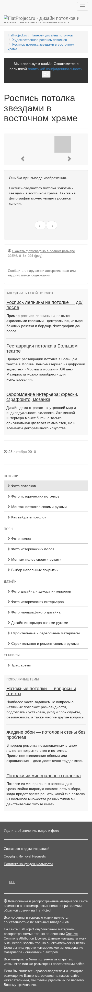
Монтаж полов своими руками (36, 559)
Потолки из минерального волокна (43, 775)
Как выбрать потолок (28, 516)
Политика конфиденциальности (28, 864)
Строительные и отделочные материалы (45, 632)
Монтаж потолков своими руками (38, 506)
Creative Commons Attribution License (41, 936)
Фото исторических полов (32, 548)
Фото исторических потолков (34, 496)
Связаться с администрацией (26, 848)
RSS (12, 882)
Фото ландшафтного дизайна (35, 611)
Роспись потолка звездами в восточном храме (41, 46)
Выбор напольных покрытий (34, 569)
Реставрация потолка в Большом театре (41, 348)
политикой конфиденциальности (55, 68)
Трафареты (20, 664)
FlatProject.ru (17, 35)
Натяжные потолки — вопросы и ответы (41, 691)
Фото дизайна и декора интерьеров (40, 591)
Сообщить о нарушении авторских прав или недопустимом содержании (42, 272)
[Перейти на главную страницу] (46, 19)
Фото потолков (23, 485)
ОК (46, 74)
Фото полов (20, 538)
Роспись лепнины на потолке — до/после (44, 305)
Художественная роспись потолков (39, 39)
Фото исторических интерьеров (37, 601)
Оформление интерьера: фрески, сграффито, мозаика (42, 397)
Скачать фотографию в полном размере (43, 251)
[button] (23, 158)
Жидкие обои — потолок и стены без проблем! (45, 735)
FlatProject (43, 910)
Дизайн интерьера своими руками (39, 622)
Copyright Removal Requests (25, 856)
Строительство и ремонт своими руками (44, 643)
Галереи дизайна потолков (52, 35)
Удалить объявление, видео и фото (31, 830)
